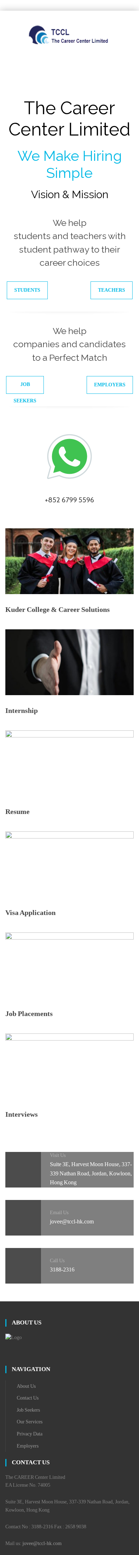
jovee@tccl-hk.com (42, 1543)
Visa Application (30, 912)
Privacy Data (29, 1434)
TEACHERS (111, 290)
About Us (26, 1386)
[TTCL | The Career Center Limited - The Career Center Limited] (69, 34)
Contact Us (27, 1398)
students (27, 290)
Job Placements (29, 1013)
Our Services (29, 1421)
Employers (109, 384)
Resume (17, 811)
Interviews (21, 1114)
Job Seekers (25, 388)
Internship (21, 710)
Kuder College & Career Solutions (57, 609)
